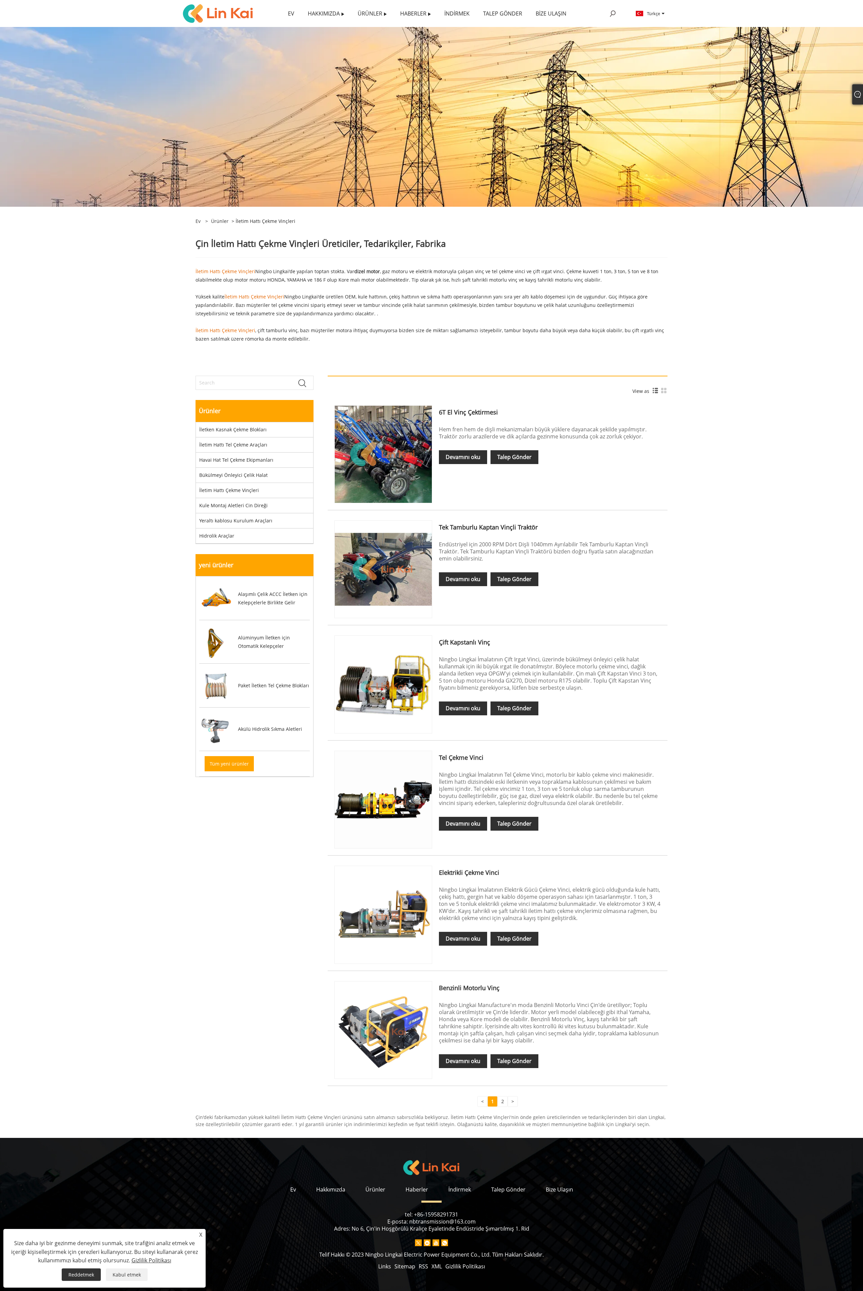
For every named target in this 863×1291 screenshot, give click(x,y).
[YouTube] (436, 1242)
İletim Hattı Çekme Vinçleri (229, 490)
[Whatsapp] (444, 1242)
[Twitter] (418, 1242)
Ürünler (220, 221)
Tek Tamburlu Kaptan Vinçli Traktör (488, 527)
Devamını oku (463, 457)
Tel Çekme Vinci (461, 757)
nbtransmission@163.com (442, 1221)
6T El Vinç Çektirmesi (468, 412)
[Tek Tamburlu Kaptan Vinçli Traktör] (383, 569)
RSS (423, 1266)
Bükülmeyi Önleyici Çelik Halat (233, 475)
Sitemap (404, 1266)
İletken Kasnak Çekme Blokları (233, 429)
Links (384, 1266)
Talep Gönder (514, 457)
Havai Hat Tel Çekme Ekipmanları (236, 460)
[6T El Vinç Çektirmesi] (383, 454)
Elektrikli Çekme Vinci (469, 872)
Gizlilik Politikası (465, 1266)
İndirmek (459, 1189)
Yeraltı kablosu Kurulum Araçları (235, 520)
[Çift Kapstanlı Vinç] (383, 684)
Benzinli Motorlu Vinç (469, 988)
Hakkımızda (330, 1189)
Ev (293, 1189)
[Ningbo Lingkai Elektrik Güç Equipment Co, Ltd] (218, 13)
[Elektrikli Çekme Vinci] (383, 914)
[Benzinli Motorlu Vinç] (383, 1029)
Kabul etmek (127, 1274)
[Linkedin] (427, 1242)
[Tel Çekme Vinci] (383, 799)
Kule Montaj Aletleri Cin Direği (233, 505)
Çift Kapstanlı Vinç (464, 642)
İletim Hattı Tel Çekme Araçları (233, 444)
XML (437, 1266)
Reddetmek (81, 1274)
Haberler (417, 1189)
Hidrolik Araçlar (216, 536)
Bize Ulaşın (559, 1189)
